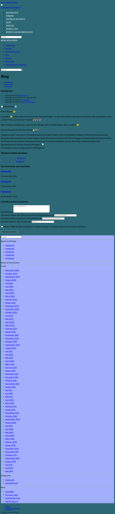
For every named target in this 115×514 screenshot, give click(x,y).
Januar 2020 (10, 445)
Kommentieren (7, 212)
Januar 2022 (10, 371)
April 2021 (9, 400)
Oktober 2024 (11, 274)
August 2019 (10, 462)
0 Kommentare (29, 102)
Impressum (9, 510)
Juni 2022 (9, 355)
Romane (8, 49)
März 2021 (9, 403)
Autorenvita (9, 45)
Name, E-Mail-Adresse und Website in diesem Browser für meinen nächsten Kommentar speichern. (45, 227)
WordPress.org (11, 501)
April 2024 (9, 293)
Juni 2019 (9, 468)
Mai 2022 (9, 358)
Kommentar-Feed (12, 498)
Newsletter (9, 61)
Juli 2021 (8, 390)
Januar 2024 (10, 303)
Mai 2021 (9, 397)
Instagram (8, 86)
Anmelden (9, 492)
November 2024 (12, 270)
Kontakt (8, 58)
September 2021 (12, 384)
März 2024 (10, 296)
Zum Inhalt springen (9, 2)
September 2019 (12, 458)
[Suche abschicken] (23, 70)
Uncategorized (11, 483)
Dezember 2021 (11, 374)
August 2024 (10, 280)
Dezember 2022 (12, 335)
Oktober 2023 (11, 312)
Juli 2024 (9, 283)
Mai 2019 (9, 471)
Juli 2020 (9, 426)
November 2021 (12, 377)
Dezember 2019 (11, 449)
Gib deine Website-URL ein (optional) (16, 222)
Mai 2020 (9, 432)
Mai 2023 (9, 319)
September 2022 (12, 345)
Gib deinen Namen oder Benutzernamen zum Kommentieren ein (27, 215)
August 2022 (10, 348)
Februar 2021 (11, 406)
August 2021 (10, 387)
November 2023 (12, 309)
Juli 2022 (9, 351)
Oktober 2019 (11, 455)
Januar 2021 (10, 410)
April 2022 (9, 361)
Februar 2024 (11, 299)
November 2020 (12, 413)
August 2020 (10, 423)
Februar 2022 (11, 368)
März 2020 (9, 439)
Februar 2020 (11, 442)
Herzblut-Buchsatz (12, 52)
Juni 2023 (9, 316)
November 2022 (12, 338)
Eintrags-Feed (11, 495)
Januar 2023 (10, 332)
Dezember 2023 (12, 306)
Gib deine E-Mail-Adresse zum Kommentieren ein (21, 218)
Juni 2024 (9, 287)
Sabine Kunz (23, 95)
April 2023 (9, 322)
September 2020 (12, 419)
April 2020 (9, 436)
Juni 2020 (9, 429)
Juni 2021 (9, 393)
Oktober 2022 (11, 342)
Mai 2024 (9, 290)
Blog (7, 55)
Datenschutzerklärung (12, 508)
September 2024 (12, 277)
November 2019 (12, 452)
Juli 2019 (8, 465)
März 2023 (9, 325)
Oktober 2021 (11, 381)
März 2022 (9, 364)
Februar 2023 (11, 329)
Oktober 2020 (11, 416)
